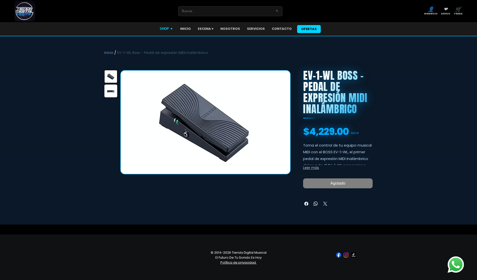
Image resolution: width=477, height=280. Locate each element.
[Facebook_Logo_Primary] (338, 254)
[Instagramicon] (346, 254)
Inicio (108, 52)
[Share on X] (325, 204)
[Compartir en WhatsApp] (316, 204)
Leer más (311, 167)
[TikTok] (353, 254)
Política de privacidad (238, 262)
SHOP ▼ (166, 29)
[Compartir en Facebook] (306, 204)
